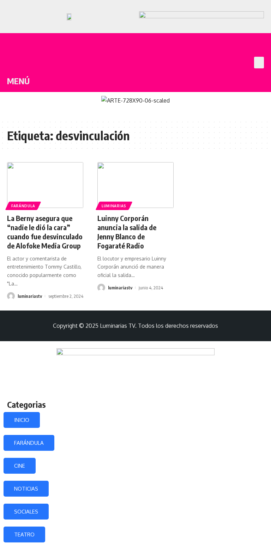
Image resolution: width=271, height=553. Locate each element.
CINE (19, 465)
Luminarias (114, 206)
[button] (259, 62)
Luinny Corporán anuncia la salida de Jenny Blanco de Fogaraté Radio (126, 232)
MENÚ (18, 80)
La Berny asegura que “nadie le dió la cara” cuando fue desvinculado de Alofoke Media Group (45, 232)
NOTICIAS (26, 488)
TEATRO (24, 534)
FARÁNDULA (29, 443)
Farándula (23, 206)
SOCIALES (26, 511)
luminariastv (30, 296)
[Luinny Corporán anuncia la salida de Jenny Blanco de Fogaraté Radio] (135, 185)
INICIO (21, 420)
